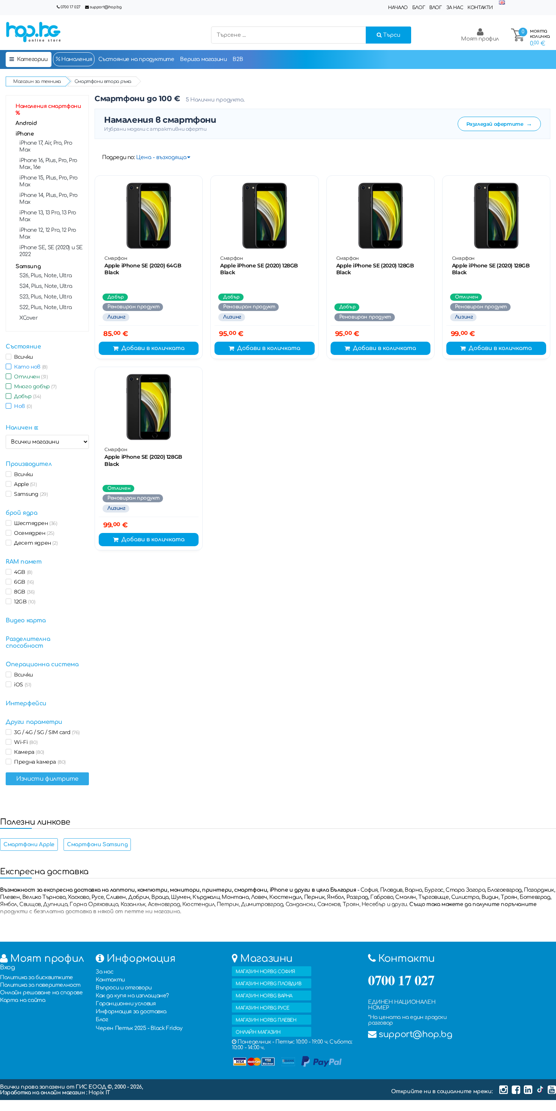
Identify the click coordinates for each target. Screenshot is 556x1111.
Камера (27, 751)
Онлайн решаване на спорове (41, 992)
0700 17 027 (71, 7)
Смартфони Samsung (97, 844)
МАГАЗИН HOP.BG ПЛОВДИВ (268, 983)
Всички (22, 356)
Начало (398, 7)
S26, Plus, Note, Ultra (45, 275)
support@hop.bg (105, 7)
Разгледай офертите (499, 123)
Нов (21, 406)
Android (26, 123)
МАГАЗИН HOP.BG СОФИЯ (265, 971)
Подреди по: (118, 157)
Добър (26, 396)
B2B (238, 59)
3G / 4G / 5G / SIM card (45, 732)
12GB (23, 601)
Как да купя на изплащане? (132, 995)
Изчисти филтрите (47, 778)
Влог (435, 7)
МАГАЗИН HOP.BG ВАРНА (264, 995)
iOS (21, 684)
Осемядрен (32, 533)
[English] (502, 3)
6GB (22, 581)
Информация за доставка (131, 1011)
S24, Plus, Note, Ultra (45, 286)
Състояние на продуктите (136, 59)
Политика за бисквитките (36, 977)
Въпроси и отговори (124, 988)
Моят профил (480, 39)
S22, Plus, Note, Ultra (45, 307)
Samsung (28, 266)
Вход (7, 967)
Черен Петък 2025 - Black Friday (139, 1028)
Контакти (480, 7)
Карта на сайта (22, 1000)
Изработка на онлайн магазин (43, 1092)
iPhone (25, 134)
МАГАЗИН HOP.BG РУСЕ (262, 1008)
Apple (24, 484)
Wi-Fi (24, 742)
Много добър (33, 386)
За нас (454, 7)
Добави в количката (153, 348)
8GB (23, 591)
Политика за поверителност (40, 985)
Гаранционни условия (125, 1003)
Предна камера (38, 761)
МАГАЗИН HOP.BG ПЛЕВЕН (266, 1020)
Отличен (29, 376)
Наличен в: (22, 427)
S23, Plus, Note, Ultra (45, 297)
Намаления (76, 59)
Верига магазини (203, 59)
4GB (21, 572)
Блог (418, 7)
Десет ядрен (34, 542)
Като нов (29, 366)
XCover (28, 318)
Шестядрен (34, 523)
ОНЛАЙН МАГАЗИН (258, 1032)
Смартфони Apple (28, 844)
